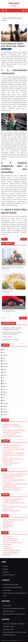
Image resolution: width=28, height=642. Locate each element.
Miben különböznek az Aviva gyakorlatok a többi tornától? (12, 267)
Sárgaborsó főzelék (7, 523)
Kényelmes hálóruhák (8, 478)
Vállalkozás (5, 412)
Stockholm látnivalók (7, 336)
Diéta (4, 358)
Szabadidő (5, 403)
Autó (4, 352)
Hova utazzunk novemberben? (10, 538)
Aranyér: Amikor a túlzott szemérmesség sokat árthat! (14, 594)
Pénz (4, 397)
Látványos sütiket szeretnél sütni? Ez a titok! (13, 519)
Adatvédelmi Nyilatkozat (9, 574)
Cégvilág (5, 355)
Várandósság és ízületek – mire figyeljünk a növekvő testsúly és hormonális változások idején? (13, 455)
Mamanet (14, 3)
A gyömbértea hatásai (8, 525)
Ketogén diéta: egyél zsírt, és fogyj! (11, 510)
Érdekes (5, 369)
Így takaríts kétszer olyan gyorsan (10, 339)
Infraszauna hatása (7, 508)
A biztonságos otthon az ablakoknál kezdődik (14, 430)
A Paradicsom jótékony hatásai (10, 584)
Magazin (5, 386)
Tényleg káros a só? (7, 291)
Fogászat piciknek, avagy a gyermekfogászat (14, 614)
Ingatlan (5, 375)
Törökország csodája (8, 548)
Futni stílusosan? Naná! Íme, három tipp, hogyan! (14, 506)
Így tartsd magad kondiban (8, 311)
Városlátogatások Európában (10, 540)
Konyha (4, 383)
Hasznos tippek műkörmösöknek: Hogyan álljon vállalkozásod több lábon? (14, 634)
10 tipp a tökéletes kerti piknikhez (5, 239)
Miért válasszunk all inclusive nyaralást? (12, 542)
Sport (9, 48)
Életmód (4, 48)
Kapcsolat (5, 569)
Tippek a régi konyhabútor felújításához (12, 436)
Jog (4, 378)
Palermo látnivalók (7, 544)
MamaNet (8, 271)
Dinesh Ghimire (23, 640)
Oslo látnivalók (6, 546)
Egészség (5, 363)
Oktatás (5, 392)
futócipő (4, 77)
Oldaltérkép (6, 572)
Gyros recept (6, 527)
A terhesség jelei (7, 590)
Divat (4, 361)
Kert (4, 380)
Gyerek (4, 372)
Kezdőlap (5, 566)
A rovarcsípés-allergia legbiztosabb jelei (12, 587)
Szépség (5, 406)
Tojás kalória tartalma (8, 521)
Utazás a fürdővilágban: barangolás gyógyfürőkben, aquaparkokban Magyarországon (11, 552)
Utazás (4, 409)
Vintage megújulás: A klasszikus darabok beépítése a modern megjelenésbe (24, 239)
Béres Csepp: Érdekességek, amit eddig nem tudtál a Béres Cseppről (14, 610)
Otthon (4, 395)
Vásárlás (5, 414)
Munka (4, 389)
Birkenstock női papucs (7, 218)
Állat (4, 349)
